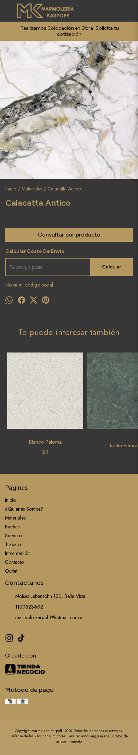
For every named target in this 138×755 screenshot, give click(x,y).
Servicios (14, 535)
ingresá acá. (101, 736)
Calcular (111, 267)
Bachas (12, 526)
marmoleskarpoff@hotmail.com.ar (49, 617)
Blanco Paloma (45, 442)
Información (17, 553)
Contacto (14, 562)
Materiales (15, 517)
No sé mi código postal (29, 284)
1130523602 (29, 606)
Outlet (11, 570)
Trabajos (13, 544)
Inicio (10, 500)
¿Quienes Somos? (24, 508)
